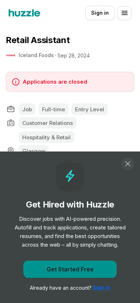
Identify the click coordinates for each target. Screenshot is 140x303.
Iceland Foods (36, 55)
